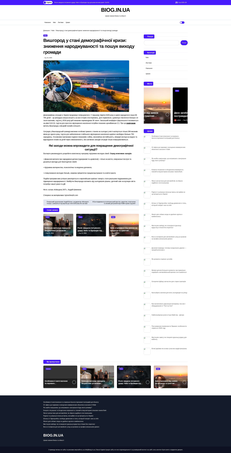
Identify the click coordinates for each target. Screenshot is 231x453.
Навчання (47, 22)
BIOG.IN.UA (115, 10)
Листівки (60, 22)
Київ (54, 22)
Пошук (150, 36)
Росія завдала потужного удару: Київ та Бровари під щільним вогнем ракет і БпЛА (91, 230)
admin (150, 120)
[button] (186, 105)
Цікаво (68, 22)
